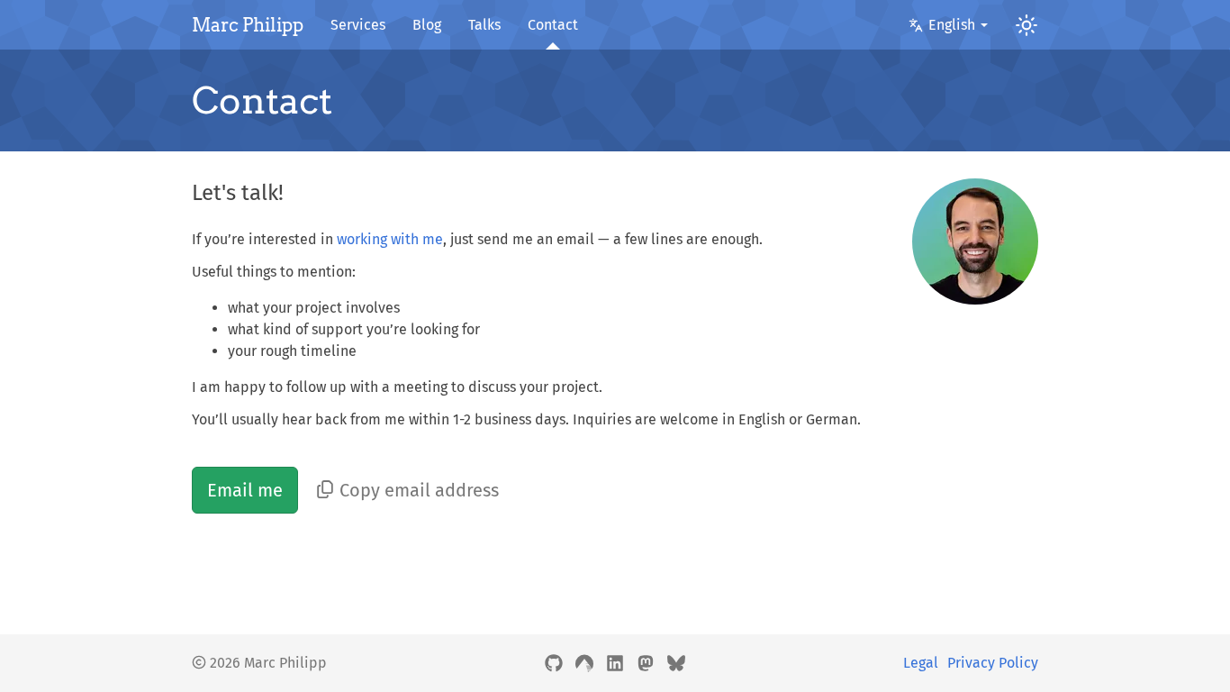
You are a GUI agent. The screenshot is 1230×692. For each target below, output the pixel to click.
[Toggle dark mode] (1019, 25)
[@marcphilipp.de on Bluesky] (676, 663)
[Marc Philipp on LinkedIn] (615, 663)
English (951, 24)
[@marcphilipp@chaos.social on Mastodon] (646, 663)
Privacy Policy (992, 662)
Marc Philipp (247, 25)
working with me (390, 239)
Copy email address (419, 490)
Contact (553, 24)
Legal (920, 662)
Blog (426, 24)
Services (357, 24)
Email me (245, 490)
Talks (484, 24)
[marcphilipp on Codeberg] (584, 663)
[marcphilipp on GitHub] (554, 663)
